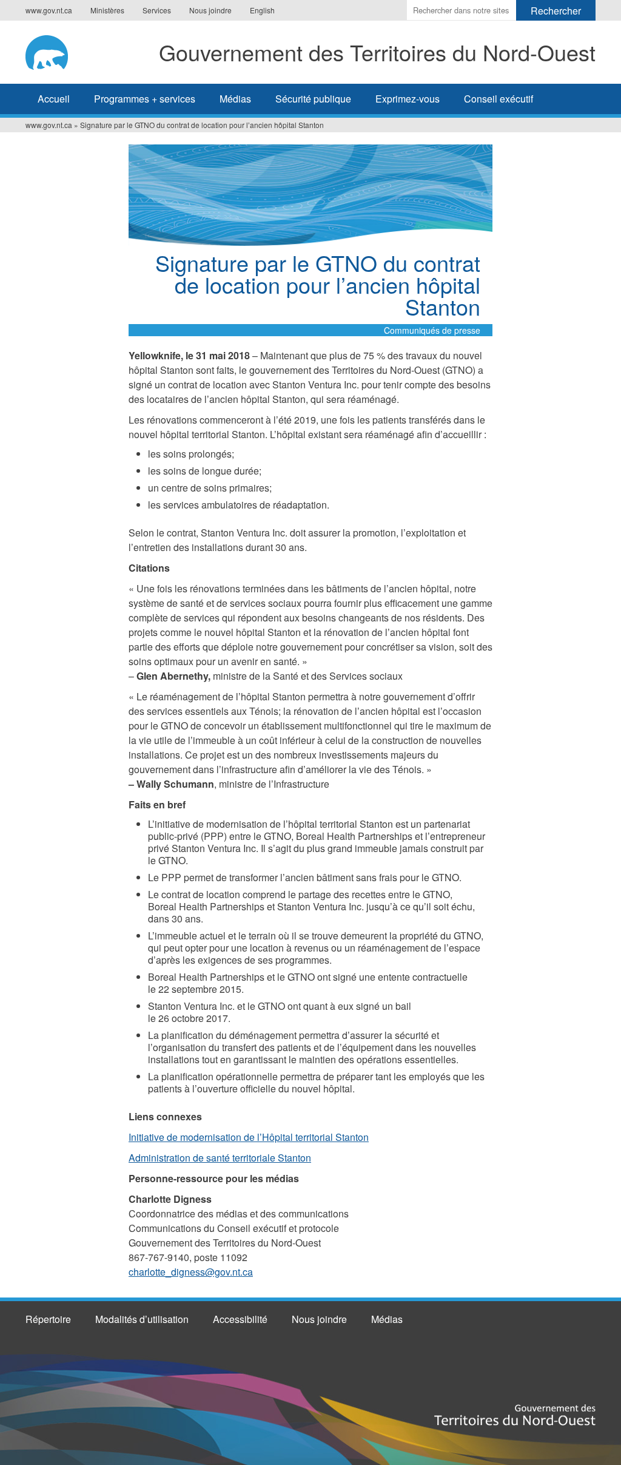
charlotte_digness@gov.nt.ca (191, 1272)
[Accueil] (50, 50)
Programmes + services (144, 99)
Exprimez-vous (407, 99)
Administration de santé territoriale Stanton (220, 1158)
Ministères (107, 10)
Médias (235, 99)
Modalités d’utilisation (142, 1319)
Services (157, 10)
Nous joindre (210, 10)
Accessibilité (240, 1319)
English (262, 10)
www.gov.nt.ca (48, 10)
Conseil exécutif (498, 99)
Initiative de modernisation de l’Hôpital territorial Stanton (249, 1137)
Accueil (54, 99)
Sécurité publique (313, 99)
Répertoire (48, 1319)
